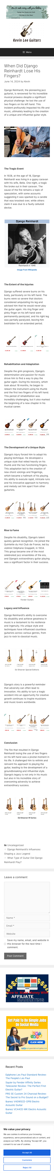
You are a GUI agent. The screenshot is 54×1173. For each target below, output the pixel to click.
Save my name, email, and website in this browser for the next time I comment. (28, 944)
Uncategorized (15, 845)
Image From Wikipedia (27, 270)
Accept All (27, 1152)
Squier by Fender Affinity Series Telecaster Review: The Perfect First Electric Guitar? (26, 1086)
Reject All (27, 1167)
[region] (27, 1149)
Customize (27, 1160)
